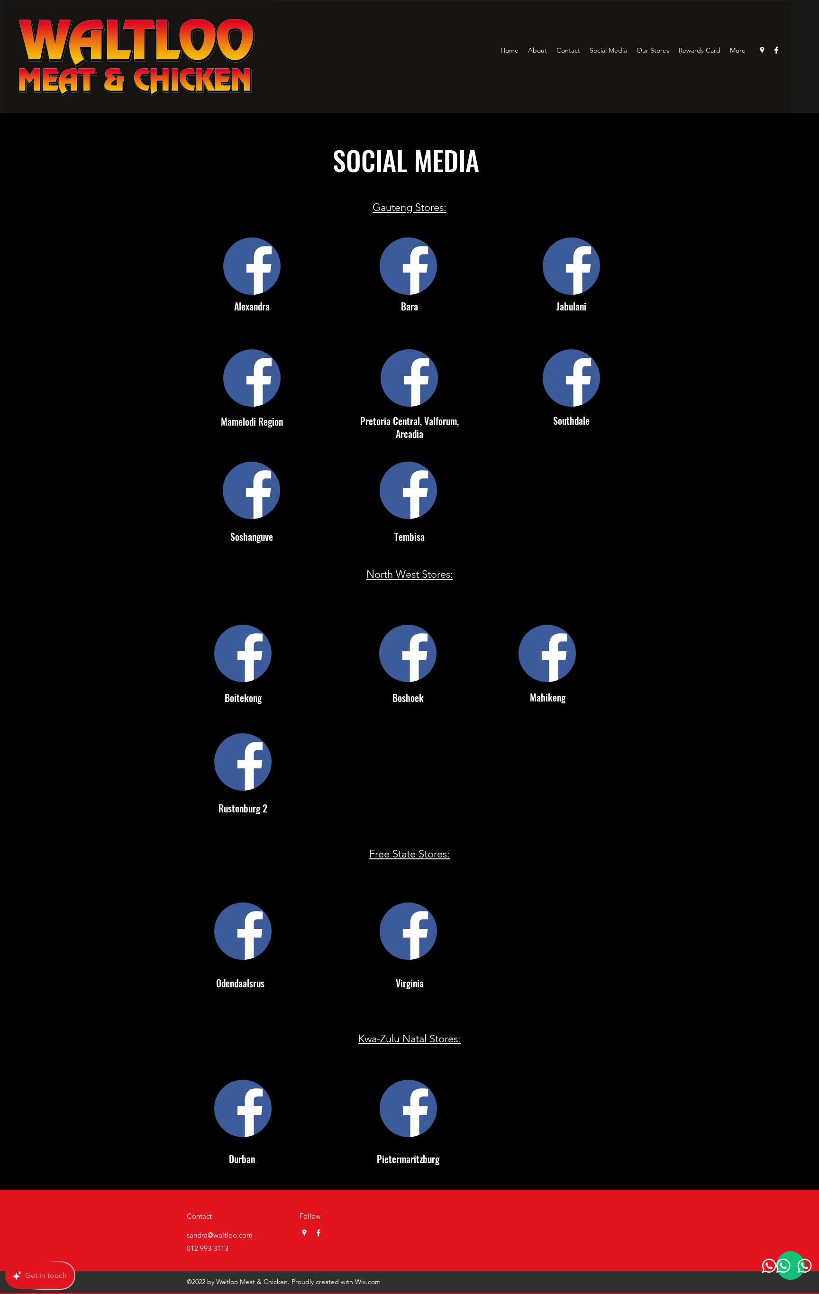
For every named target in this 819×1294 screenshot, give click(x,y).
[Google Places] (762, 50)
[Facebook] (776, 50)
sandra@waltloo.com (220, 1234)
